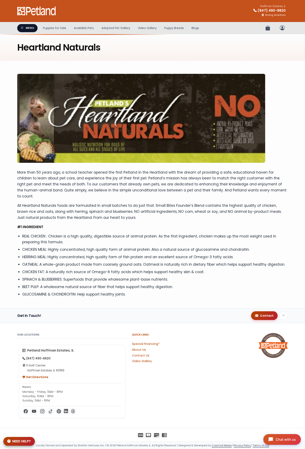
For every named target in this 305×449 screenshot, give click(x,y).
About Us (139, 350)
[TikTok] (50, 411)
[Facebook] (25, 411)
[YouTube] (34, 411)
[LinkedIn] (66, 411)
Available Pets (84, 28)
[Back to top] (283, 316)
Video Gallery (147, 28)
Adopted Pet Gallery (115, 28)
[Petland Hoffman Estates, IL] (36, 11)
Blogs (195, 28)
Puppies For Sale (54, 28)
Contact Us (140, 355)
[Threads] (73, 411)
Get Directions (36, 377)
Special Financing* (146, 344)
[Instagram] (42, 411)
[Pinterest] (59, 411)
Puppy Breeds (174, 28)
